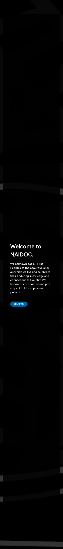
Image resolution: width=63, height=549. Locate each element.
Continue (19, 304)
